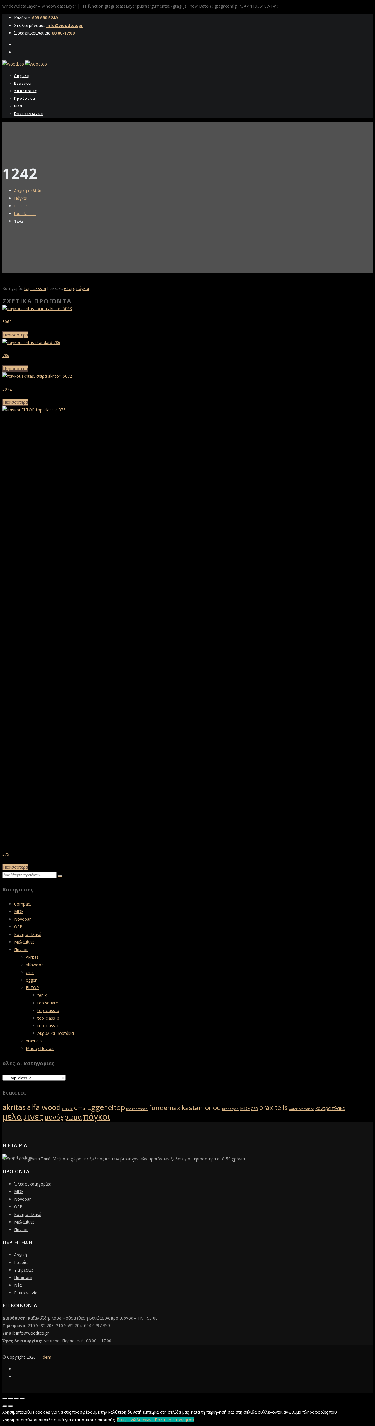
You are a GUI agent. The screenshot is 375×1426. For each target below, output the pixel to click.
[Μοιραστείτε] (16, 1398)
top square (48, 1003)
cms (30, 972)
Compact (22, 904)
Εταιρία (21, 1262)
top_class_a (25, 213)
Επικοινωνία (26, 1293)
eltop (69, 288)
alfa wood (44, 1107)
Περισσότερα (15, 335)
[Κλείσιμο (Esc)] (22, 1398)
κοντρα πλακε (330, 1108)
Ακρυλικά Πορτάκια (56, 1033)
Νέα (18, 1285)
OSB (18, 927)
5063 (7, 321)
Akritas (32, 957)
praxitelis (34, 1041)
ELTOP (20, 206)
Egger (97, 1107)
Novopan (23, 919)
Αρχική (20, 1254)
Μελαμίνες (24, 942)
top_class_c (48, 1025)
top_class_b (48, 1018)
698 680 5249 (45, 17)
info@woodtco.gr (64, 25)
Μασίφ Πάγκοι (40, 1048)
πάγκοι (82, 288)
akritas (14, 1107)
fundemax (164, 1107)
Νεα (18, 106)
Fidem (45, 1357)
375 (5, 854)
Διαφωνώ (145, 1419)
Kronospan (230, 1109)
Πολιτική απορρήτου (174, 1419)
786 (5, 355)
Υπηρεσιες (25, 90)
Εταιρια (22, 83)
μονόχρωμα (63, 1117)
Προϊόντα (23, 1277)
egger (31, 980)
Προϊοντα (24, 98)
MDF (18, 911)
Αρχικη (22, 75)
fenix (42, 995)
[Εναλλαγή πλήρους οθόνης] (10, 1398)
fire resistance (137, 1109)
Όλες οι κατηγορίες (32, 1184)
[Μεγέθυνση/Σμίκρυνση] (4, 1398)
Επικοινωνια (28, 113)
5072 (7, 389)
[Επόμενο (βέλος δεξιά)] (10, 1406)
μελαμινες (22, 1116)
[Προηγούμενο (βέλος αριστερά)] (4, 1406)
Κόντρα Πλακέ (27, 934)
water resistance (301, 1109)
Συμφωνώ (126, 1419)
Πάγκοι (21, 198)
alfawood (35, 965)
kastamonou (201, 1107)
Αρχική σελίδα (27, 190)
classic (67, 1108)
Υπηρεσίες (23, 1270)
